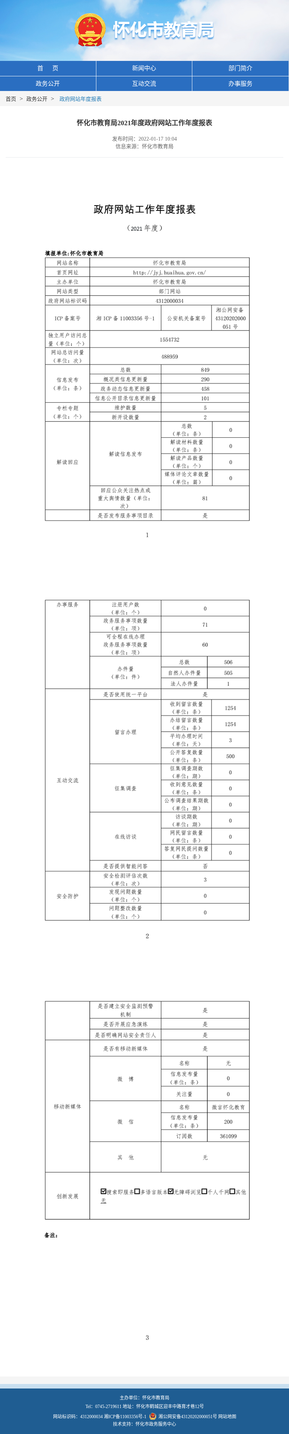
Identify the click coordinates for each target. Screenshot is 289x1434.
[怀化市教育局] (145, 30)
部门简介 (240, 68)
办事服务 (240, 83)
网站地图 (227, 1416)
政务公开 (48, 83)
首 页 (47, 68)
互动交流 (144, 83)
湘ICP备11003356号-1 (125, 1416)
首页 (11, 99)
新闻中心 (144, 68)
